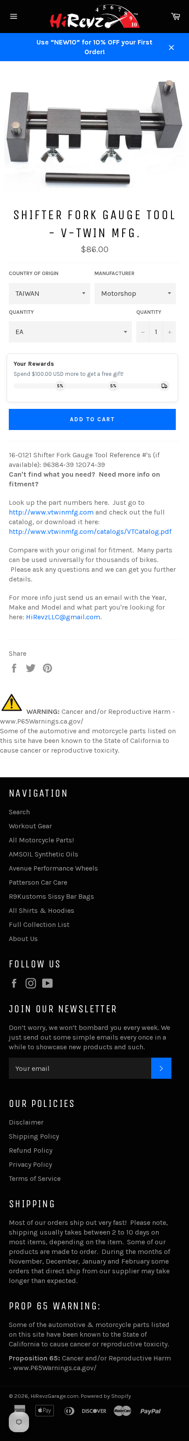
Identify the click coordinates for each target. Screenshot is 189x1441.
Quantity (148, 312)
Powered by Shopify (106, 1396)
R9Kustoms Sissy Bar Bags (51, 896)
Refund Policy (30, 1150)
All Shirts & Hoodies (41, 910)
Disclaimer (26, 1122)
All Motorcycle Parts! (41, 840)
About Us (23, 938)
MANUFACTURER (114, 273)
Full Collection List (39, 924)
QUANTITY (21, 312)
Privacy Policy (30, 1164)
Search (19, 812)
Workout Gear (30, 826)
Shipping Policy (34, 1136)
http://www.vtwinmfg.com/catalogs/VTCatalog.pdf (90, 531)
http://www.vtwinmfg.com (51, 512)
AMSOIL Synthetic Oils (43, 854)
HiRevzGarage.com (55, 1396)
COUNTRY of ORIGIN (33, 273)
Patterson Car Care (38, 882)
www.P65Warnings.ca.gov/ (55, 1368)
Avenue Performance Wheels (53, 868)
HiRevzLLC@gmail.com (63, 617)
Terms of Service (35, 1178)
